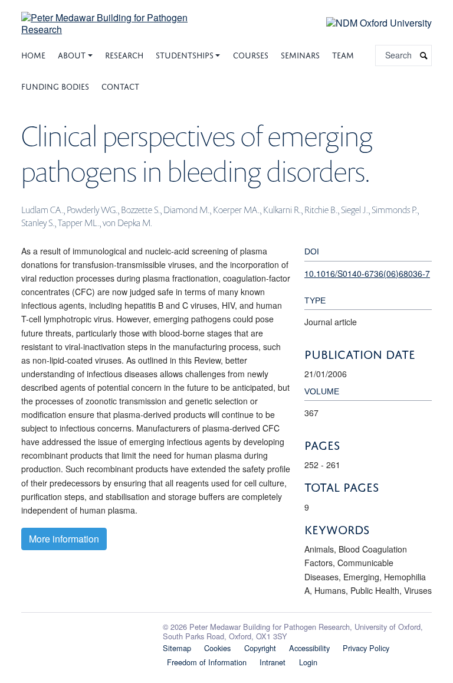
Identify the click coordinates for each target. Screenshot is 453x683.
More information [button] (64, 538)
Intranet (272, 662)
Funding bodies (55, 85)
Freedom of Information (207, 662)
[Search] (424, 55)
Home (33, 54)
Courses (250, 54)
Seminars (300, 54)
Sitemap (177, 647)
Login (308, 662)
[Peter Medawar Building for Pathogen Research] (120, 16)
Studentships (185, 54)
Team (343, 54)
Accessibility (309, 647)
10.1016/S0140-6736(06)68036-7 (367, 273)
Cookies (217, 647)
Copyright (260, 647)
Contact (120, 85)
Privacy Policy (366, 647)
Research (124, 54)
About (72, 54)
